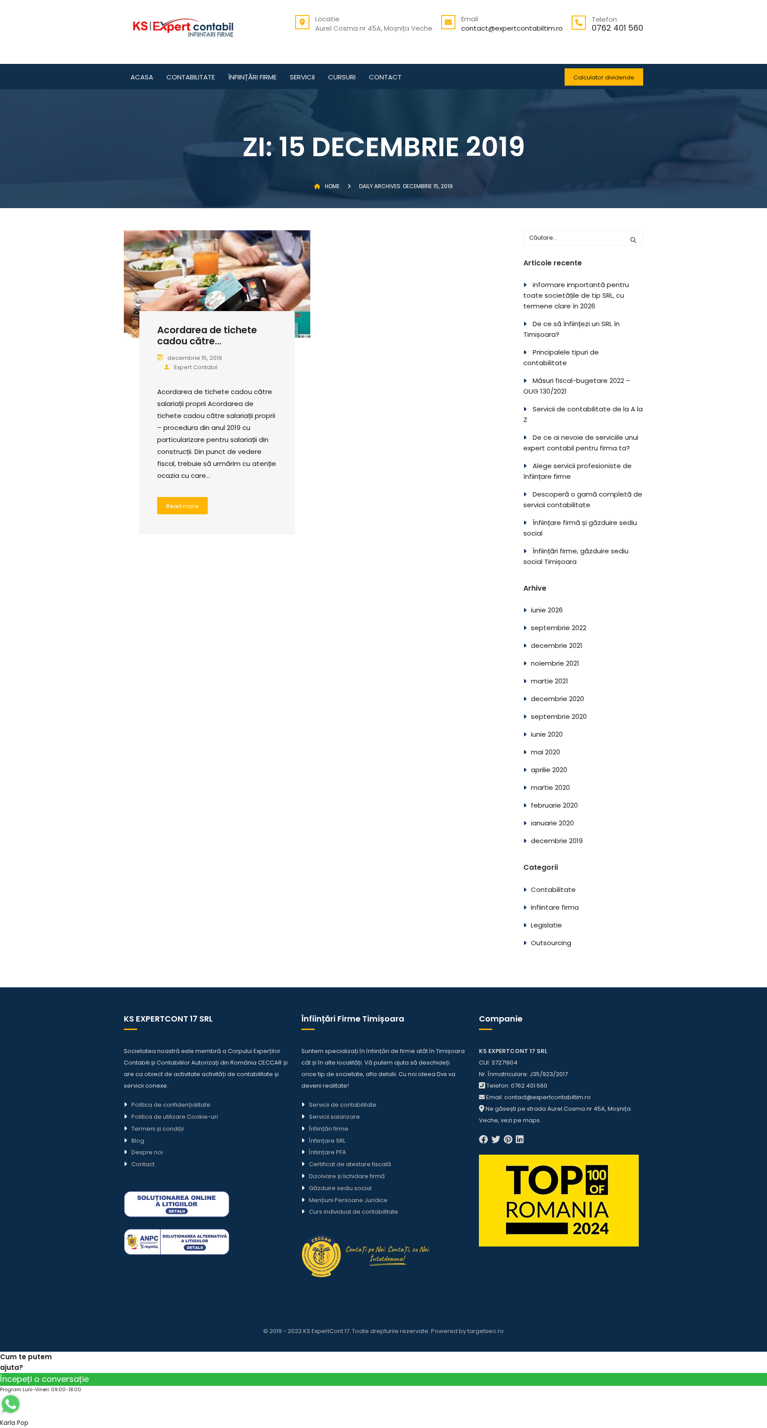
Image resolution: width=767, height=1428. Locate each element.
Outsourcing (551, 942)
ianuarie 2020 (552, 823)
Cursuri (342, 78)
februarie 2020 (554, 805)
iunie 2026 (547, 610)
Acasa (141, 78)
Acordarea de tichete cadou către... (207, 335)
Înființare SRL (327, 1140)
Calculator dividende (603, 77)
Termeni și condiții (157, 1128)
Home (332, 186)
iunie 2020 (547, 734)
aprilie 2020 (549, 769)
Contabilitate (190, 78)
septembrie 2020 (559, 716)
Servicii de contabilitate (342, 1105)
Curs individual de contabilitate (353, 1211)
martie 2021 (549, 681)
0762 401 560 (617, 27)
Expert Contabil (195, 367)
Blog (137, 1140)
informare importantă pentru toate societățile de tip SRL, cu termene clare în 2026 (576, 295)
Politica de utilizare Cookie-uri (174, 1116)
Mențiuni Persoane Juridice (348, 1200)
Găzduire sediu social (340, 1188)
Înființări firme (252, 78)
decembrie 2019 (557, 840)
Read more (182, 506)
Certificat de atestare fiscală (350, 1164)
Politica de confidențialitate (170, 1105)
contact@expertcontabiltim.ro (512, 28)
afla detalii (381, 1074)
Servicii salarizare (334, 1116)
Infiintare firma (555, 907)
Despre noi (147, 1152)
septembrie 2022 (558, 627)
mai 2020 (545, 752)
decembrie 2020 (557, 698)
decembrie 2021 (556, 645)
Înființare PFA (327, 1152)
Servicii (302, 78)
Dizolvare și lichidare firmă (347, 1176)
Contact (385, 78)
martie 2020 (550, 787)
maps (531, 1120)
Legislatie (546, 925)
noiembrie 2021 (555, 663)
